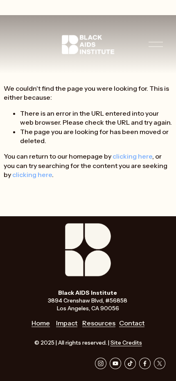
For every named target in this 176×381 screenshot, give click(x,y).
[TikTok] (130, 363)
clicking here (132, 156)
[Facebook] (145, 363)
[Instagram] (100, 363)
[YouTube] (115, 363)
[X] (159, 363)
